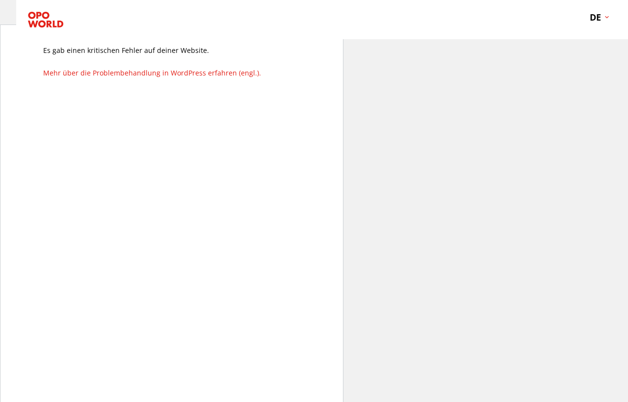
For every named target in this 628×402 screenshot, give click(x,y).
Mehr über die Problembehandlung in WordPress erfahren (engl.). (152, 72)
